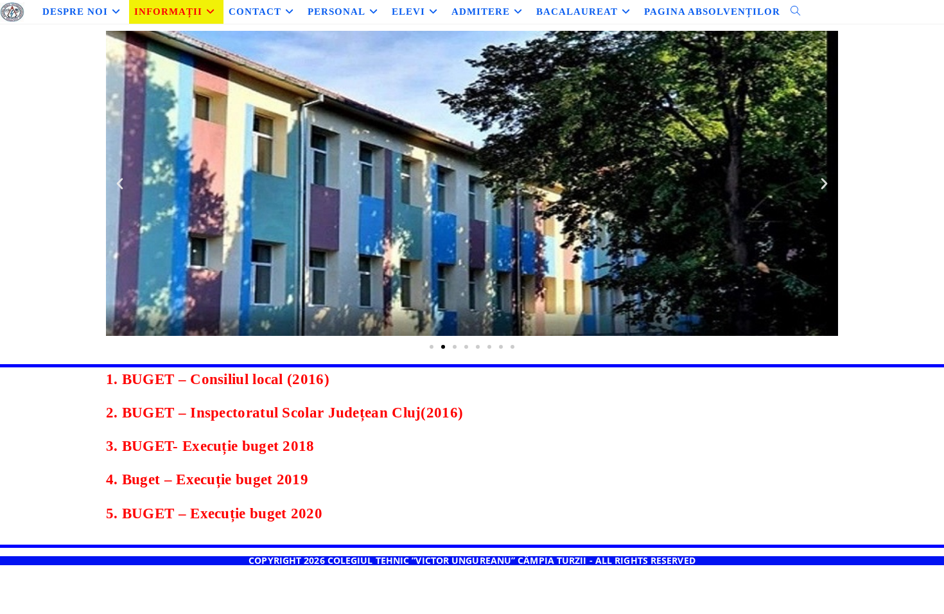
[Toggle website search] (795, 12)
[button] (119, 184)
